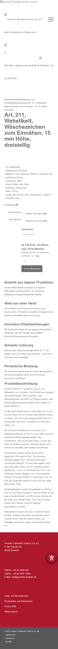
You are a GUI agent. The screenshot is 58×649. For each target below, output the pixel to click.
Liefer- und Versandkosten (16, 595)
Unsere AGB (10, 606)
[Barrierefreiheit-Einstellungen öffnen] (51, 558)
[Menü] (49, 19)
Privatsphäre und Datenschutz (18, 601)
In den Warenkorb (32, 268)
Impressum (9, 638)
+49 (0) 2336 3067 (20, 569)
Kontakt (8, 641)
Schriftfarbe (15, 212)
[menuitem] (49, 19)
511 (6, 525)
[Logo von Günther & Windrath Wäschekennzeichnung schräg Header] (23, 6)
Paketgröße (15, 219)
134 (12, 425)
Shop (15, 99)
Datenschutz (10, 634)
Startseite (8, 99)
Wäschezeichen (20, 102)
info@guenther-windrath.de (23, 65)
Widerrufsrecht (11, 611)
